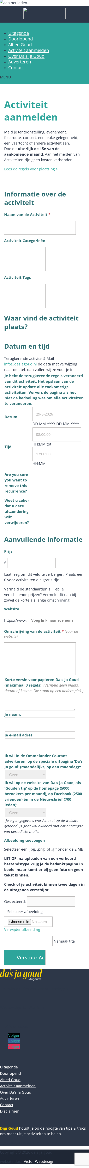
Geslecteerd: (15, 901)
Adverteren (19, 62)
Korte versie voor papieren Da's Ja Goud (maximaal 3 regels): (42, 682)
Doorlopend (20, 39)
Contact (16, 67)
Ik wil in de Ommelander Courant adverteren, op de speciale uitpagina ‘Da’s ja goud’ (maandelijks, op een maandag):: (44, 761)
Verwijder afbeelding (22, 929)
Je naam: (13, 714)
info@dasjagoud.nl (20, 364)
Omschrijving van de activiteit (34, 631)
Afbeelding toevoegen (24, 840)
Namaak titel (65, 941)
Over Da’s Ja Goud (26, 56)
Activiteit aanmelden (28, 50)
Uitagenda (18, 33)
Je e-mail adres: (19, 735)
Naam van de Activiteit (27, 214)
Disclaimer (9, 1111)
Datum (11, 416)
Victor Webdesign (39, 1161)
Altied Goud (20, 44)
